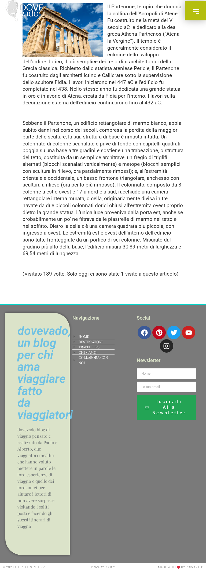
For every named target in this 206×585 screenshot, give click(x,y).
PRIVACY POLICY (103, 567)
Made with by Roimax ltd (180, 567)
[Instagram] (166, 346)
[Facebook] (144, 332)
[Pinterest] (159, 332)
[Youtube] (188, 332)
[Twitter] (174, 332)
